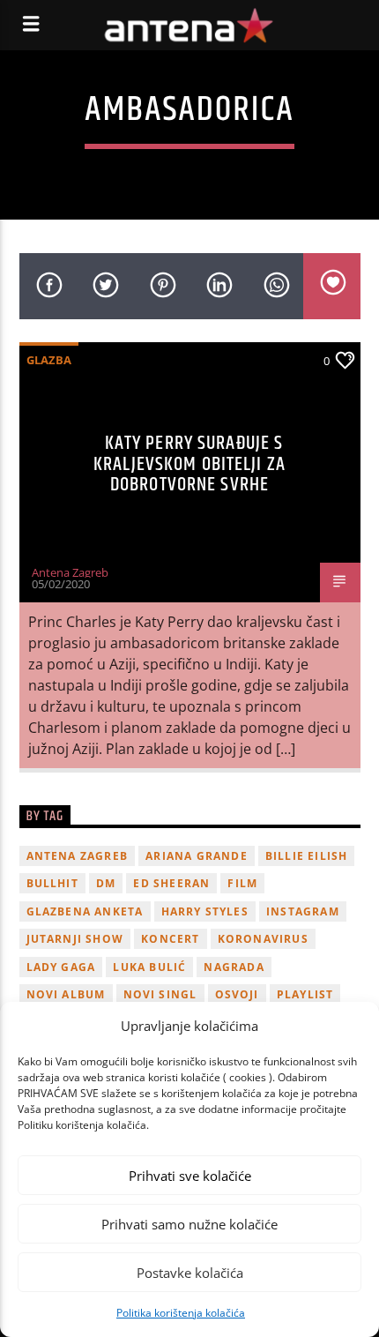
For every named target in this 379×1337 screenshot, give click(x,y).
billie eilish (306, 855)
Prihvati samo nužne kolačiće (189, 1224)
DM (105, 883)
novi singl (160, 994)
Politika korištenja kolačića (180, 1312)
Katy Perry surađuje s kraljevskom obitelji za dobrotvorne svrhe (189, 464)
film (242, 883)
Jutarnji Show (75, 938)
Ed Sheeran (171, 883)
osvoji (237, 994)
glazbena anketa (85, 911)
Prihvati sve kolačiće (190, 1175)
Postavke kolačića (190, 1272)
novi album (66, 994)
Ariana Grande (196, 855)
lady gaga (61, 967)
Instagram (302, 911)
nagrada (234, 967)
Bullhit (52, 883)
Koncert (170, 938)
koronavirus (263, 938)
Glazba (48, 360)
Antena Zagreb (70, 572)
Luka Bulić (149, 967)
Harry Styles (205, 911)
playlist (305, 994)
